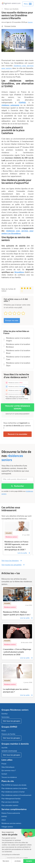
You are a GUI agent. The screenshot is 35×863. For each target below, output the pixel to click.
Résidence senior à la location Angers (18, 339)
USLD (3, 820)
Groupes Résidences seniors (14, 710)
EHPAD (22, 102)
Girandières (19, 272)
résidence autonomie (10, 105)
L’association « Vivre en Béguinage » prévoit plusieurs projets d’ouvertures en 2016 (17, 652)
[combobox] (17, 479)
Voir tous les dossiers (10, 560)
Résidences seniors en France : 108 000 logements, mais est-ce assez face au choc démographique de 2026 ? (16, 546)
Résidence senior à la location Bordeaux (18, 345)
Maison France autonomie (10, 813)
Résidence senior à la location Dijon (18, 364)
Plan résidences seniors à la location (14, 788)
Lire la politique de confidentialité (11, 854)
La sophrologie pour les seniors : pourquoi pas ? (16, 690)
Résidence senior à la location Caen (18, 358)
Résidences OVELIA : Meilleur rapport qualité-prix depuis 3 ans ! (16, 613)
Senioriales (5, 717)
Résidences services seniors (11, 823)
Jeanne (30, 22)
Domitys (4, 714)
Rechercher (19, 486)
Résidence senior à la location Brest (18, 351)
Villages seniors (7, 827)
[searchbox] (17, 479)
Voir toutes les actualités (11, 565)
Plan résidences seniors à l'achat (12, 792)
